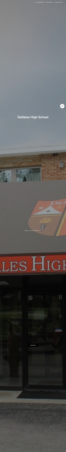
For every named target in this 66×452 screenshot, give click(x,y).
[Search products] (62, 106)
